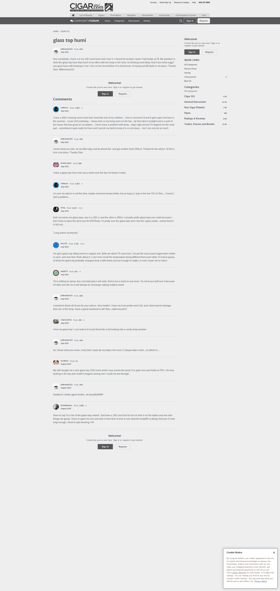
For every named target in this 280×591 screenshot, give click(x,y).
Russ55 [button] (64, 244)
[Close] (274, 552)
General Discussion (205, 102)
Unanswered (205, 77)
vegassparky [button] (66, 320)
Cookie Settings (238, 573)
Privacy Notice (260, 581)
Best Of (187, 81)
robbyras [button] (64, 108)
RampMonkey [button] (66, 405)
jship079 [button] (64, 271)
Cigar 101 (205, 96)
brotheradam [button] (66, 163)
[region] (250, 568)
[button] (56, 50)
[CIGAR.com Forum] (84, 21)
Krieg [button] (63, 208)
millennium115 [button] (67, 49)
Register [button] (123, 94)
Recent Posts (190, 69)
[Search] (180, 20)
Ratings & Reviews (205, 118)
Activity (187, 73)
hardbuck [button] (65, 361)
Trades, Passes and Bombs (205, 124)
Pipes (205, 113)
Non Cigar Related (205, 107)
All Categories (190, 64)
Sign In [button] (105, 94)
